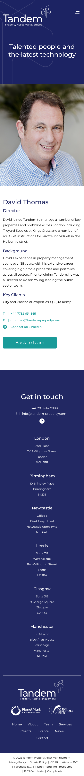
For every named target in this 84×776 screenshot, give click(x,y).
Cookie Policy (38, 762)
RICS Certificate (34, 771)
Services (65, 724)
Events (43, 731)
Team (48, 724)
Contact (42, 738)
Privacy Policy (17, 762)
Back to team (29, 342)
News (59, 731)
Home (17, 724)
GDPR (54, 762)
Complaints (54, 771)
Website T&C (70, 762)
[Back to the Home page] (27, 15)
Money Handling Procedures (53, 766)
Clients (26, 731)
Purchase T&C (23, 766)
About (33, 724)
